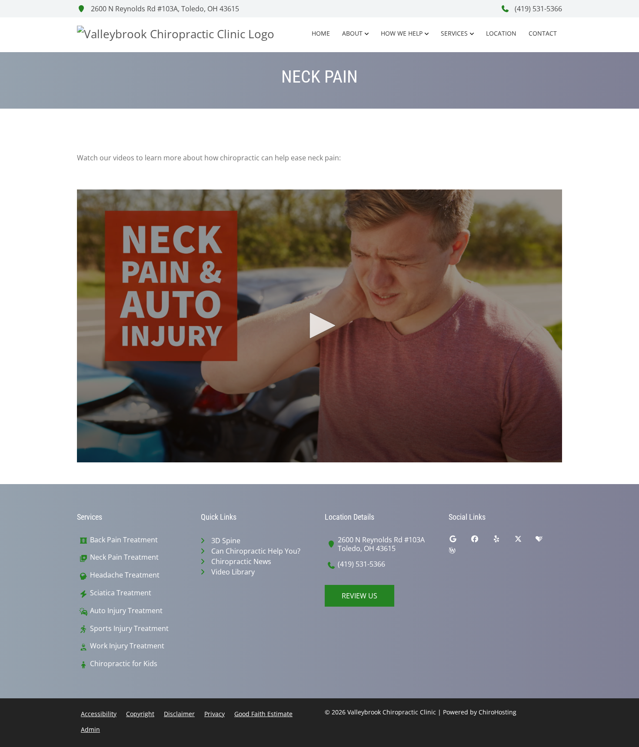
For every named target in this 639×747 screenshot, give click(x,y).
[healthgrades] (546, 541)
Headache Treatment (125, 575)
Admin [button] (90, 729)
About (352, 33)
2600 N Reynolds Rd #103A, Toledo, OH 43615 (164, 8)
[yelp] (503, 541)
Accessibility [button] (98, 714)
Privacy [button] (214, 714)
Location (501, 33)
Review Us (359, 596)
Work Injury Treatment (127, 646)
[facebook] (481, 541)
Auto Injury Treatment (126, 610)
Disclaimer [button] (179, 714)
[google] (459, 541)
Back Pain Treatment (124, 539)
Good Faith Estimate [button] (263, 714)
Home (321, 33)
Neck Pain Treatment (124, 557)
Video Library (233, 572)
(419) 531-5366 (537, 8)
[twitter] (525, 541)
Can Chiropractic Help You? (255, 551)
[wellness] (459, 552)
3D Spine (225, 540)
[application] (319, 325)
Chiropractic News (241, 561)
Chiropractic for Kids (123, 663)
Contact (543, 33)
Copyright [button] (140, 714)
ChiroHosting (497, 712)
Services (454, 33)
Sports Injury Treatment (129, 628)
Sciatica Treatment (120, 593)
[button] (319, 325)
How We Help (402, 33)
